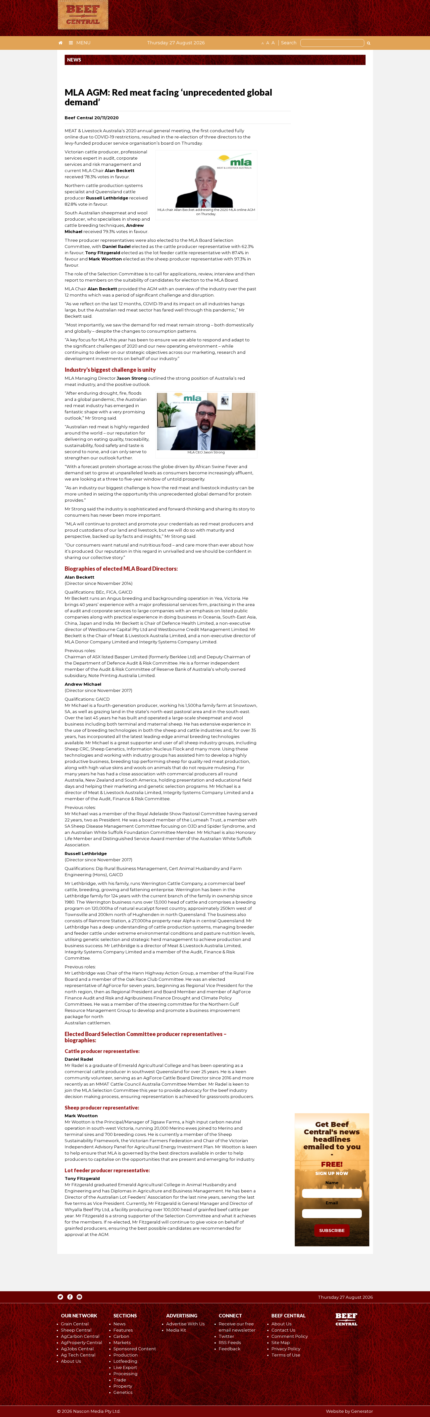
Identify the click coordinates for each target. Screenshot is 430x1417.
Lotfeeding (125, 1361)
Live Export (125, 1367)
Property (122, 1386)
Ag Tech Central (78, 1355)
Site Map (280, 1342)
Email (332, 1202)
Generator (362, 1411)
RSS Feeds (230, 1342)
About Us (71, 1361)
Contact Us (283, 1330)
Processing (125, 1373)
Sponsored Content (134, 1348)
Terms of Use (285, 1355)
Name (331, 1182)
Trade (119, 1379)
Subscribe (332, 1230)
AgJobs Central (77, 1348)
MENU (83, 43)
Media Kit (176, 1330)
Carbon (121, 1336)
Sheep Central (76, 1330)
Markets (122, 1342)
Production (125, 1355)
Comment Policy (289, 1336)
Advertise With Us (185, 1323)
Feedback (229, 1348)
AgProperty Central (81, 1342)
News (119, 1323)
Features (123, 1330)
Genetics (123, 1392)
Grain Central (75, 1323)
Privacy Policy (285, 1348)
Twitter (226, 1336)
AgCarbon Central (80, 1336)
